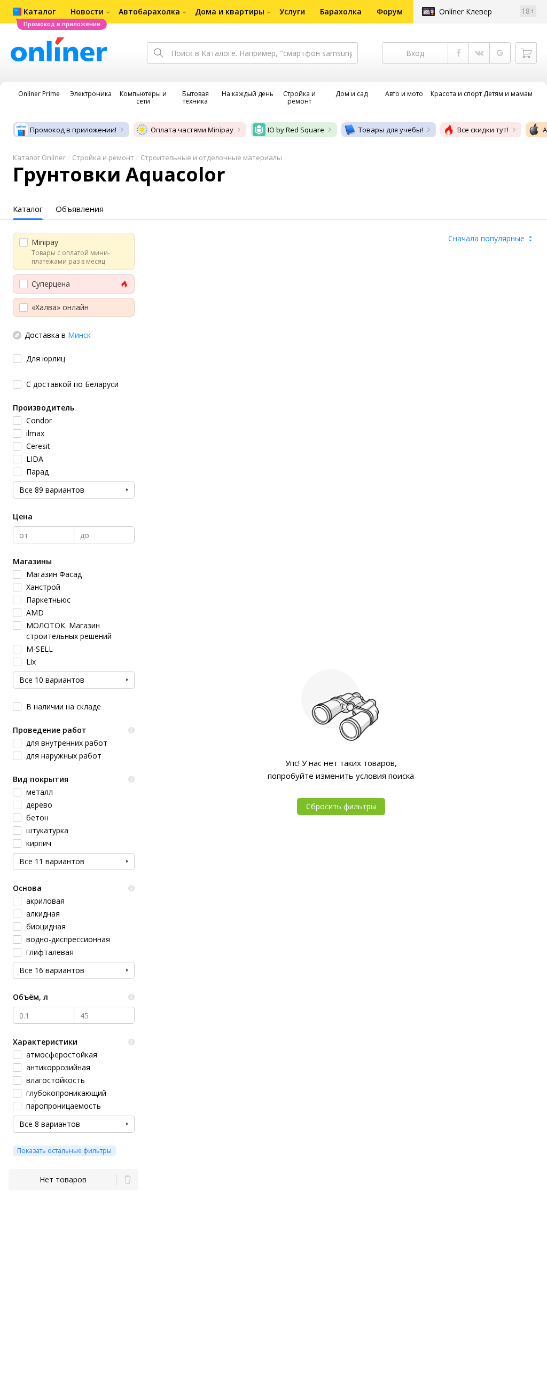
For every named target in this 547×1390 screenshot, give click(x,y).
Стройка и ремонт (103, 157)
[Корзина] (526, 53)
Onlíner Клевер (465, 11)
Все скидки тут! (483, 130)
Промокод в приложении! (73, 130)
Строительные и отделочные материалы (211, 157)
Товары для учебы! (390, 130)
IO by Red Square (296, 130)
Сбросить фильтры (341, 806)
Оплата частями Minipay (192, 130)
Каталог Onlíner (39, 157)
